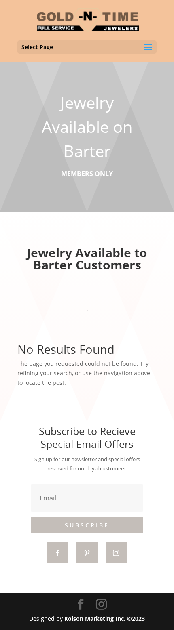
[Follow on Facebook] (57, 552)
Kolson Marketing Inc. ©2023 (104, 618)
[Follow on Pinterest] (87, 552)
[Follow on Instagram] (116, 552)
